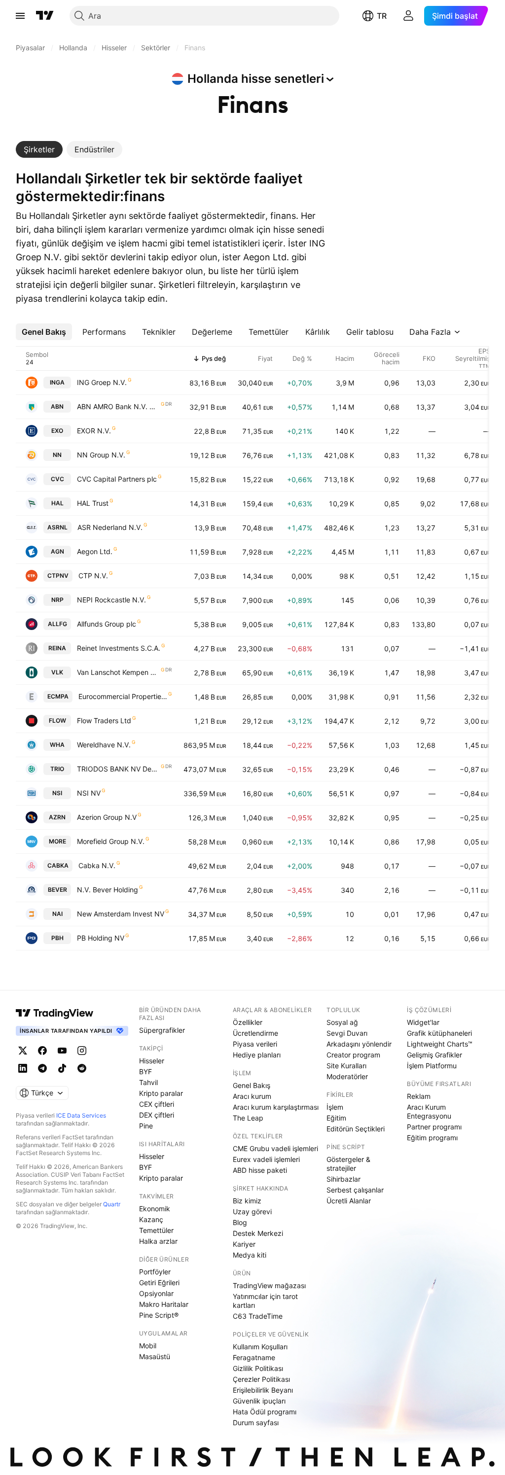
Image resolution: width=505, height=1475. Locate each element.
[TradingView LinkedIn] (23, 1068)
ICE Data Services (81, 1115)
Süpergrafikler (162, 1030)
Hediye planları (257, 1055)
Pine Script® (159, 1315)
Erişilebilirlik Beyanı (263, 1390)
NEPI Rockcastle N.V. (111, 600)
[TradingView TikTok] (62, 1068)
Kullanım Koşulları (260, 1346)
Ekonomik (154, 1208)
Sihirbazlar (343, 1179)
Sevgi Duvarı (346, 1033)
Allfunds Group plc (106, 624)
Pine (146, 1126)
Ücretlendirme (255, 1033)
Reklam (419, 1096)
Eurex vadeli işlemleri (266, 1159)
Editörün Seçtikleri (355, 1128)
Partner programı (434, 1127)
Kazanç (151, 1219)
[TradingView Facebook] (42, 1050)
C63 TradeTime (258, 1316)
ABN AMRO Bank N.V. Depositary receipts (118, 406)
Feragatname (254, 1357)
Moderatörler (347, 1076)
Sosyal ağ (342, 1022)
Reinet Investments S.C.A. (118, 648)
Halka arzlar (158, 1241)
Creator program (353, 1055)
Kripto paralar (161, 1093)
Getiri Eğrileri (159, 1282)
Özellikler (247, 1022)
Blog (240, 1222)
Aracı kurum (252, 1096)
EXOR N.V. (94, 430)
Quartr (111, 1204)
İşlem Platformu (432, 1065)
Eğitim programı (432, 1137)
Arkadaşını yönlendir (359, 1044)
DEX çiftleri (156, 1115)
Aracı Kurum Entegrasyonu (429, 1111)
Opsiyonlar (156, 1293)
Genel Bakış (251, 1085)
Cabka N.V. (96, 865)
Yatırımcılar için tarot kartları (265, 1300)
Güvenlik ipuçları (259, 1401)
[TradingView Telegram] (42, 1068)
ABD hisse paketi (260, 1170)
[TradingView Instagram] (82, 1050)
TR (382, 16)
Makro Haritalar (163, 1304)
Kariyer (244, 1244)
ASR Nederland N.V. (110, 527)
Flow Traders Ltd (104, 720)
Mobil (147, 1345)
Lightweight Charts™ (439, 1044)
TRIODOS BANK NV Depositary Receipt (118, 769)
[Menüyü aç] (20, 16)
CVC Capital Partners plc (117, 479)
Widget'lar (423, 1022)
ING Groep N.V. (102, 382)
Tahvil (148, 1082)
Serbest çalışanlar (355, 1190)
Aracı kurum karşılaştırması (276, 1107)
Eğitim (336, 1118)
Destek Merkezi (258, 1233)
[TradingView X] (23, 1050)
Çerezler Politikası (261, 1379)
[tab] (39, 149)
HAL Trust (92, 503)
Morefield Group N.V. (110, 841)
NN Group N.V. (101, 455)
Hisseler (151, 1060)
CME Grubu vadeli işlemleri (275, 1148)
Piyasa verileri (255, 1044)
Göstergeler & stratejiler (348, 1163)
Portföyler (155, 1271)
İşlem (334, 1107)
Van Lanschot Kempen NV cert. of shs (118, 672)
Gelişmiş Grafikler (434, 1055)
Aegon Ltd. (94, 551)
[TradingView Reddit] (82, 1068)
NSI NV (89, 793)
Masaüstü (154, 1356)
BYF (145, 1071)
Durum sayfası (256, 1422)
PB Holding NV (100, 938)
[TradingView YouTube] (62, 1050)
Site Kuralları (346, 1065)
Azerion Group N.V (107, 817)
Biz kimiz (247, 1200)
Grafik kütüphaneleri (439, 1033)
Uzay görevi (252, 1211)
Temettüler (156, 1230)
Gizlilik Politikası (258, 1368)
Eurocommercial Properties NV (122, 696)
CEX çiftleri (156, 1104)
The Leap (248, 1118)
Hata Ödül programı (264, 1411)
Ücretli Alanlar (348, 1200)
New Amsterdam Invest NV (120, 914)
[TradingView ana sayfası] (45, 16)
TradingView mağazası (269, 1285)
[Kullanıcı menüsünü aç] (408, 16)
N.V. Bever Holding (107, 889)
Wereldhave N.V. (104, 744)
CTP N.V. (93, 575)
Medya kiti (249, 1255)
